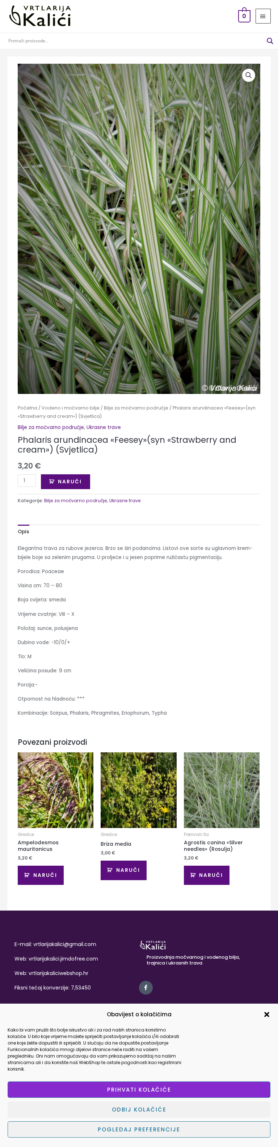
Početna (27, 408)
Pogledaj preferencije (139, 1129)
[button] (266, 1014)
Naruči (70, 481)
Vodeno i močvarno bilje (71, 408)
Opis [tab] (23, 531)
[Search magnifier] (270, 41)
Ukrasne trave (104, 427)
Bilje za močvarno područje (136, 408)
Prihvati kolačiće (139, 1089)
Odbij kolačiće (139, 1109)
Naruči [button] (45, 875)
